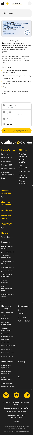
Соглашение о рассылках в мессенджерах (16, 416)
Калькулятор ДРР (7, 353)
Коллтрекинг (5, 154)
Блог (20, 377)
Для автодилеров (7, 252)
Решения (5, 242)
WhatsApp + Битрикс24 (23, 155)
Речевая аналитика (8, 168)
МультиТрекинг (8, 150)
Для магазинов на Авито (7, 295)
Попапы (5, 233)
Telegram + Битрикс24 (23, 176)
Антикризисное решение (7, 247)
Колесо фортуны (7, 237)
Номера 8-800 (6, 165)
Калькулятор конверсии (6, 341)
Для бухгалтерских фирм (6, 288)
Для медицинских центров (7, 262)
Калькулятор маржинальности (7, 335)
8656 (25, 426)
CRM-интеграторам (6, 378)
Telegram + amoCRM (23, 182)
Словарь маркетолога (6, 329)
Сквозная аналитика (6, 191)
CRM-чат (23, 150)
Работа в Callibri (24, 321)
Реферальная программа (6, 372)
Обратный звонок (6, 217)
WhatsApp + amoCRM (23, 161)
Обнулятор (5, 318)
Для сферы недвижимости (6, 257)
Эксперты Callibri (7, 387)
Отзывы (21, 314)
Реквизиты (22, 317)
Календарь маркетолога (6, 323)
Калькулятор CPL (7, 356)
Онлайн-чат (6, 210)
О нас (20, 310)
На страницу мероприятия (15, 131)
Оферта (16, 421)
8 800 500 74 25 (17, 3)
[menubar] (30, 3)
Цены (3, 178)
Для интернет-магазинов (6, 276)
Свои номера (6, 161)
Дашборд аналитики (6, 203)
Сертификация (6, 383)
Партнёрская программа (6, 367)
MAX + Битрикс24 (23, 167)
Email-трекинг (6, 158)
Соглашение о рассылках (16, 412)
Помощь (22, 362)
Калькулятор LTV (7, 349)
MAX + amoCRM (24, 171)
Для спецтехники (7, 271)
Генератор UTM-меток (7, 314)
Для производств (7, 267)
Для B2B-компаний (5, 281)
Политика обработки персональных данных (16, 403)
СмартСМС (6, 224)
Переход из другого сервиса (7, 173)
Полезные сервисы (6, 307)
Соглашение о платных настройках (16, 408)
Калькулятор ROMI (8, 345)
